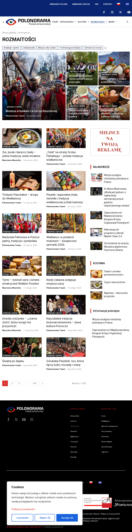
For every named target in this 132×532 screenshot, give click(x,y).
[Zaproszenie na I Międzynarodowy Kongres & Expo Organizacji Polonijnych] (96, 215)
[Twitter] (16, 419)
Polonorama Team (55, 164)
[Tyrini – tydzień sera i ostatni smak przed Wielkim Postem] (22, 266)
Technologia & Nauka (70, 47)
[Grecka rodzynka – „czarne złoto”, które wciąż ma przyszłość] (22, 304)
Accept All (67, 517)
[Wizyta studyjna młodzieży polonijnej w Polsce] (96, 178)
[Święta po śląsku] (22, 347)
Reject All (45, 517)
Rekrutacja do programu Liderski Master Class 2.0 (114, 233)
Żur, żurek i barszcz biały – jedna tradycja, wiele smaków (21, 154)
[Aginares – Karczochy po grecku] (96, 295)
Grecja (6, 274)
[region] (44, 503)
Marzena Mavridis (11, 160)
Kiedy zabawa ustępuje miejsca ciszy (61, 281)
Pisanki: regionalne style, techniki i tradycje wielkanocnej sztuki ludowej (64, 198)
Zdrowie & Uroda (93, 47)
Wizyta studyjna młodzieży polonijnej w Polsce (116, 178)
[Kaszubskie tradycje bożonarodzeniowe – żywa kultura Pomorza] (66, 304)
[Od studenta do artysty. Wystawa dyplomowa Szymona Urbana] (96, 246)
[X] (120, 12)
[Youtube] (24, 419)
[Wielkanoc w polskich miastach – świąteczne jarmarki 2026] (66, 223)
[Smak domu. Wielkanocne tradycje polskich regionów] (114, 103)
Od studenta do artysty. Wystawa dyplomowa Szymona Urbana (116, 246)
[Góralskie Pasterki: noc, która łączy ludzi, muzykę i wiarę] (66, 347)
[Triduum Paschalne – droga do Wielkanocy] (22, 181)
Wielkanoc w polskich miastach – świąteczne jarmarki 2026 (61, 240)
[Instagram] (112, 12)
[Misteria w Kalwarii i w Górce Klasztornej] (34, 86)
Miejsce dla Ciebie (47, 47)
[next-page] (42, 383)
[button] (127, 22)
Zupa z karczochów (114, 282)
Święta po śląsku (13, 361)
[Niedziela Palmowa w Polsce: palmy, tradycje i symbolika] (22, 223)
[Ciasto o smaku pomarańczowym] (96, 274)
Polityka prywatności (23, 509)
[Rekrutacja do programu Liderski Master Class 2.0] (96, 232)
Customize (22, 517)
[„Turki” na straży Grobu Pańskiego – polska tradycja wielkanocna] (66, 138)
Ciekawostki (29, 47)
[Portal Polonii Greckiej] (28, 22)
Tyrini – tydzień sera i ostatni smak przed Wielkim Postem (20, 281)
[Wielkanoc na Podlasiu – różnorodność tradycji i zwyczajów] (82, 68)
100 (34, 383)
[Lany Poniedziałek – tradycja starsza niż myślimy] (82, 103)
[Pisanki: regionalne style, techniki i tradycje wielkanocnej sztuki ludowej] (66, 181)
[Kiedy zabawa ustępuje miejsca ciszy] (66, 266)
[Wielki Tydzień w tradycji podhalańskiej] (114, 68)
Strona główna (9, 32)
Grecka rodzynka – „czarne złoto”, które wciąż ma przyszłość (19, 322)
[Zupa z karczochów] (96, 285)
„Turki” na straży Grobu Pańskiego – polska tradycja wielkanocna (64, 155)
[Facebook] (104, 12)
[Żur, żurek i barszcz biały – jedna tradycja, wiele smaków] (22, 138)
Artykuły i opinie (11, 47)
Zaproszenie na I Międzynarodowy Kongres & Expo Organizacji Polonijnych (110, 333)
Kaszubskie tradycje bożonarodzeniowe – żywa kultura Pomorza (63, 322)
